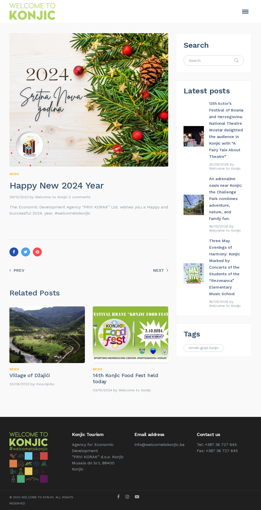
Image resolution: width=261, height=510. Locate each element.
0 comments (79, 197)
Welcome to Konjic (51, 197)
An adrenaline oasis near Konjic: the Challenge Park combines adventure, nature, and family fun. (225, 198)
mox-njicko (45, 384)
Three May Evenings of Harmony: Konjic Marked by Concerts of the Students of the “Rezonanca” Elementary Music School (224, 267)
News (14, 174)
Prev (19, 270)
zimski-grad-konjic (203, 348)
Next (158, 270)
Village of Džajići (29, 375)
